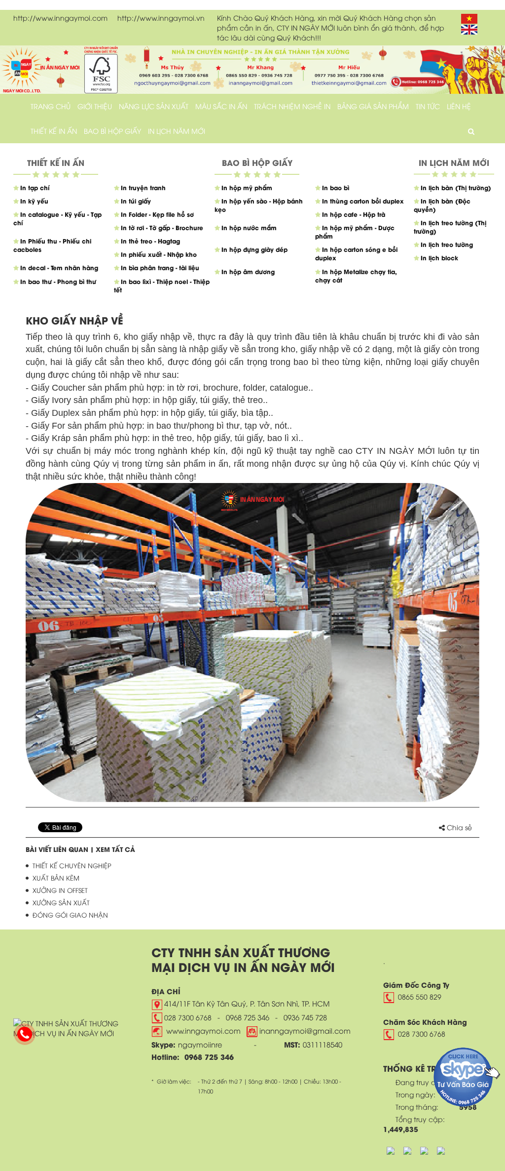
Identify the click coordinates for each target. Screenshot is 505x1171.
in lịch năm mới (176, 130)
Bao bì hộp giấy (112, 130)
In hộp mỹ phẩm (246, 187)
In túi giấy (136, 201)
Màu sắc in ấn (221, 106)
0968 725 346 (247, 1017)
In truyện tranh (143, 187)
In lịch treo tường (447, 244)
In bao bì (335, 187)
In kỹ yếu (34, 201)
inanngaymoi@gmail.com (304, 1030)
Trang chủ (51, 106)
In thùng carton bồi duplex (363, 201)
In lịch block (439, 257)
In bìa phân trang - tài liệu (160, 267)
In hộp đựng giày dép (254, 249)
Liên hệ (459, 106)
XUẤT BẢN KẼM (56, 877)
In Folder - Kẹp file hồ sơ (157, 214)
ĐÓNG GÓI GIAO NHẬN (70, 914)
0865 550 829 (419, 996)
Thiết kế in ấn (54, 130)
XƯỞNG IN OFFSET (60, 890)
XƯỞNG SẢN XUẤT (61, 902)
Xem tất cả (115, 848)
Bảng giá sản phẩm (373, 106)
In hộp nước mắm (249, 227)
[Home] (67, 1026)
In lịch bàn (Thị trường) (456, 187)
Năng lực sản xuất (153, 106)
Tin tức (428, 106)
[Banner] (252, 68)
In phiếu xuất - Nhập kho (159, 254)
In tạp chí (34, 187)
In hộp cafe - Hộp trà (353, 214)
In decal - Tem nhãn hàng (59, 267)
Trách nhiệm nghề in (292, 106)
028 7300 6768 (188, 1017)
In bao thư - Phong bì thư (58, 281)
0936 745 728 (305, 1017)
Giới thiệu (94, 106)
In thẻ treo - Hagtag (150, 241)
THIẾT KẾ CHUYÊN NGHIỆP (72, 865)
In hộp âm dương (248, 271)
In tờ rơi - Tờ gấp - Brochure (162, 227)
